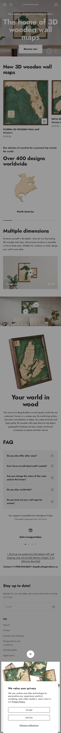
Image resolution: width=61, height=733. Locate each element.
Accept (29, 709)
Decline (29, 717)
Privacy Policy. (18, 701)
